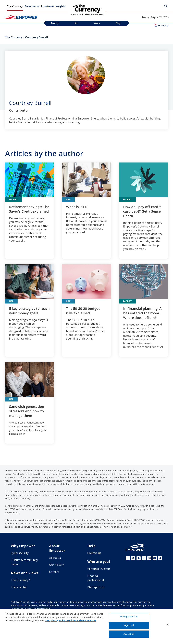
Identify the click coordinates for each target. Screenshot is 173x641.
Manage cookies (129, 616)
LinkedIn (144, 558)
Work (97, 23)
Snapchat (139, 558)
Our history (56, 565)
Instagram (149, 558)
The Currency (15, 6)
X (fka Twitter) (133, 558)
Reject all (129, 625)
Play (118, 23)
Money (55, 23)
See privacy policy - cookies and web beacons (70, 620)
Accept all (128, 633)
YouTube (155, 558)
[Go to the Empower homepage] (135, 547)
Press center (32, 6)
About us (55, 558)
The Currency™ (20, 580)
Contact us (94, 553)
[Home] (21, 17)
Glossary (163, 25)
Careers (54, 572)
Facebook (128, 558)
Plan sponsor (96, 587)
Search (166, 6)
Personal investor (98, 569)
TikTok (160, 558)
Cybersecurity (20, 553)
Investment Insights (53, 6)
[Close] (167, 624)
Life (76, 23)
